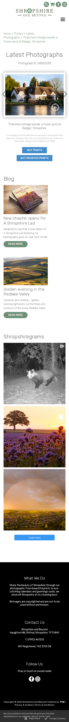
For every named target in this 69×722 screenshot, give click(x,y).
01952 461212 (36, 639)
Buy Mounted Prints (34, 158)
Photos (18, 33)
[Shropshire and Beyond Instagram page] (64, 4)
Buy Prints (34, 150)
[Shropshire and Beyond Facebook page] (58, 4)
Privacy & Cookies (24, 705)
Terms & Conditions (44, 705)
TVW (62, 702)
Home (7, 33)
